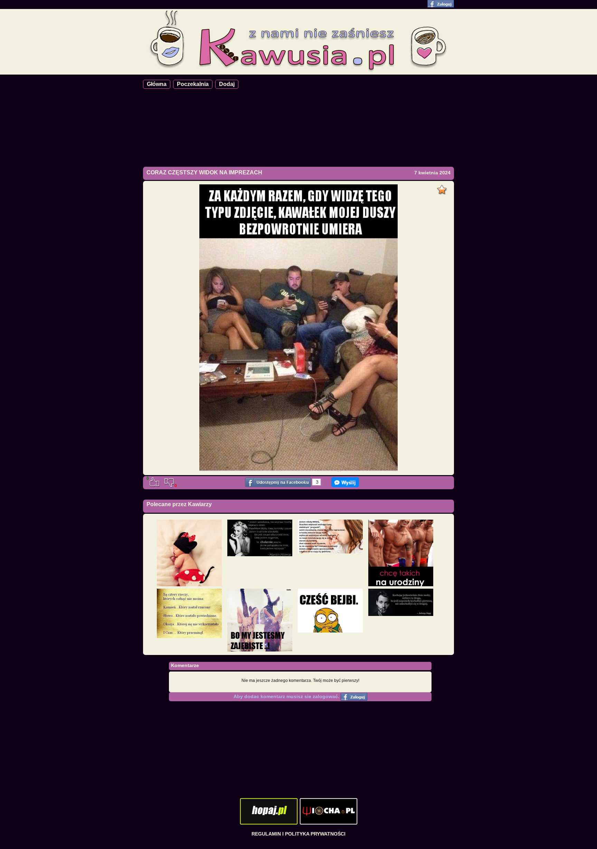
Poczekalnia (193, 84)
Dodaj (227, 84)
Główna (157, 84)
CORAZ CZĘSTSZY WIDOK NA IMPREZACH (204, 172)
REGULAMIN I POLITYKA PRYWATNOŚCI (298, 834)
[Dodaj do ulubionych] (443, 188)
